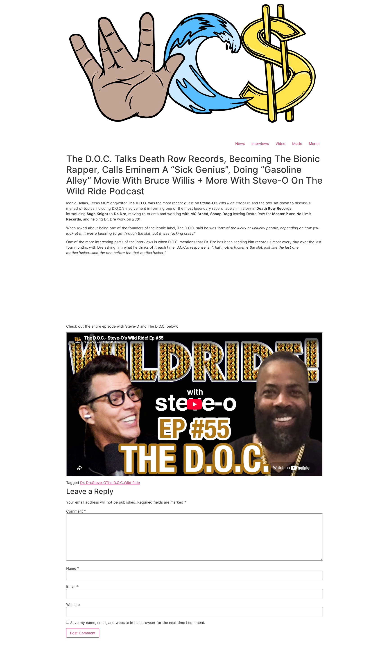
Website (73, 604)
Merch (314, 143)
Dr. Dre (86, 482)
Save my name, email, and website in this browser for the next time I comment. (137, 622)
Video (280, 143)
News (240, 143)
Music (297, 143)
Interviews (260, 143)
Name (72, 568)
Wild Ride (132, 482)
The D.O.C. (115, 482)
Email (72, 586)
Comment (76, 511)
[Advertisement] (194, 290)
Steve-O (99, 482)
